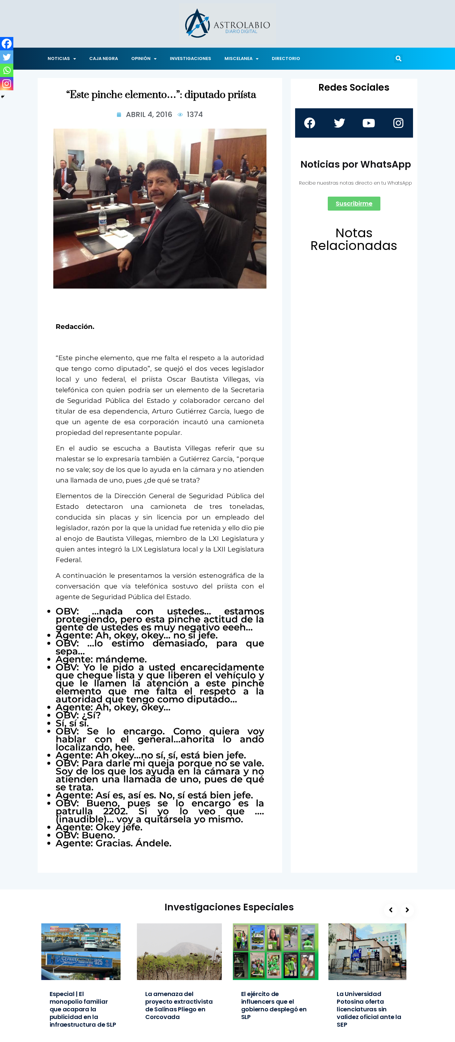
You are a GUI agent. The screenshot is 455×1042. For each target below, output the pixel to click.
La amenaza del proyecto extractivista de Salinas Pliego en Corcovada (179, 1005)
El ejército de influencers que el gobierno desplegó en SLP (274, 1005)
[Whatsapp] (6, 70)
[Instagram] (6, 83)
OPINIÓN (141, 58)
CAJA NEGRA (103, 58)
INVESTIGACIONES (190, 58)
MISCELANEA (238, 58)
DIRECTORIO (286, 58)
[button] (398, 58)
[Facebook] (6, 43)
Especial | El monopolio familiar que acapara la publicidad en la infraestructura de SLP (83, 1009)
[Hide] (2, 96)
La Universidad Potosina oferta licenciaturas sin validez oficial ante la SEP (369, 1009)
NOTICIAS (59, 58)
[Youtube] (368, 123)
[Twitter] (6, 57)
